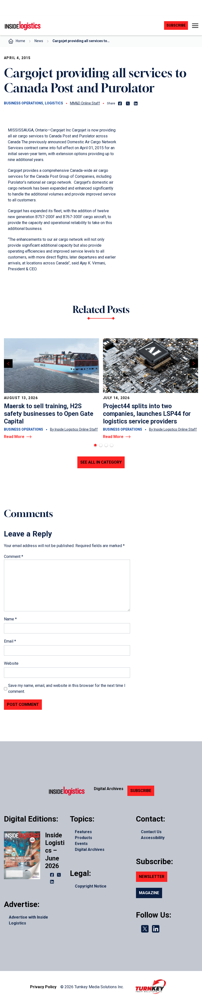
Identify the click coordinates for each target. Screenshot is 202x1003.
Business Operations (23, 103)
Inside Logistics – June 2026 (55, 851)
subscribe (176, 25)
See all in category (101, 462)
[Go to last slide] (8, 363)
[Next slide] (193, 363)
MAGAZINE (149, 892)
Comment (13, 556)
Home (20, 41)
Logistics (54, 103)
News (38, 41)
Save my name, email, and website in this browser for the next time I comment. (66, 688)
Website (11, 663)
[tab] (95, 445)
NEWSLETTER (151, 876)
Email (10, 641)
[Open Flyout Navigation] (195, 25)
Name (10, 619)
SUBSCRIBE (140, 790)
